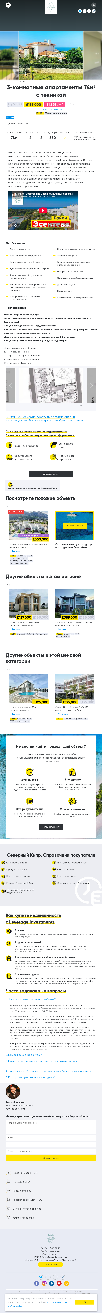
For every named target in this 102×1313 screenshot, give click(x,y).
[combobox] (71, 104)
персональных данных (58, 1302)
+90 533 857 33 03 (15, 1108)
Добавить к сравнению (19, 124)
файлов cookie (15, 1306)
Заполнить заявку (51, 827)
